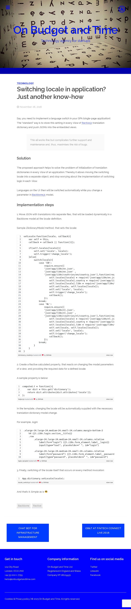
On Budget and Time (65, 30)
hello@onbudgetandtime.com (20, 579)
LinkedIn (94, 571)
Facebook (95, 575)
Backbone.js (38, 194)
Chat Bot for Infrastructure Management (28, 533)
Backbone (23, 505)
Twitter (93, 567)
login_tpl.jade (23, 461)
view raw (109, 355)
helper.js (21, 399)
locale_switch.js (24, 482)
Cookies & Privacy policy (17, 599)
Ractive (37, 505)
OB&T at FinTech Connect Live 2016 (103, 530)
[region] (65, 294)
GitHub (48, 355)
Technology (25, 83)
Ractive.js (87, 122)
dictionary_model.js (25, 355)
